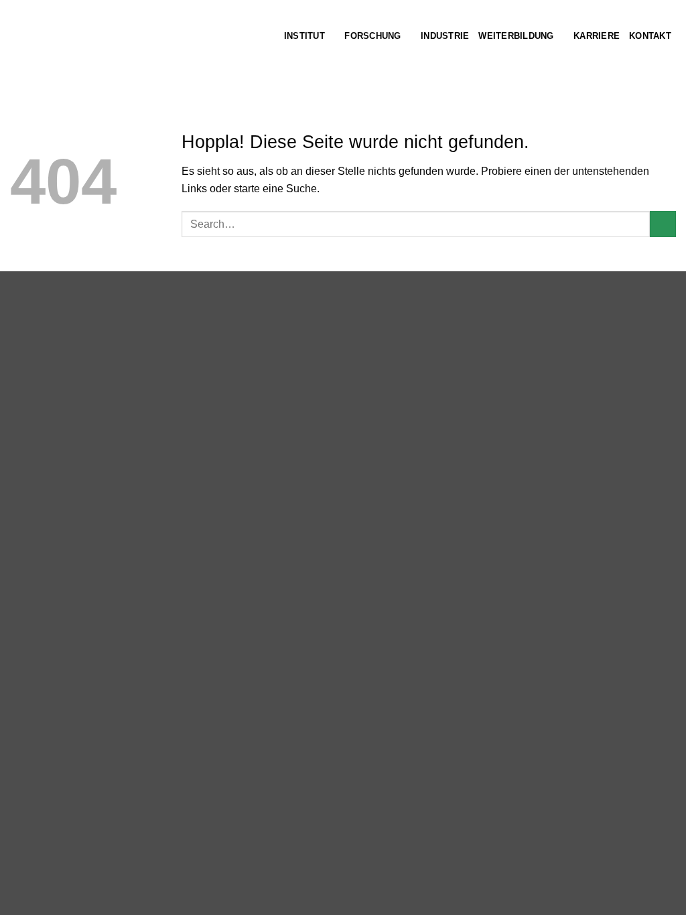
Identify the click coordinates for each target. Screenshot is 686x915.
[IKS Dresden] (132, 45)
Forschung (372, 36)
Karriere (596, 36)
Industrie (445, 36)
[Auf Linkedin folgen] (667, 58)
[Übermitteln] (663, 224)
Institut (304, 36)
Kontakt (650, 36)
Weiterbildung (515, 36)
